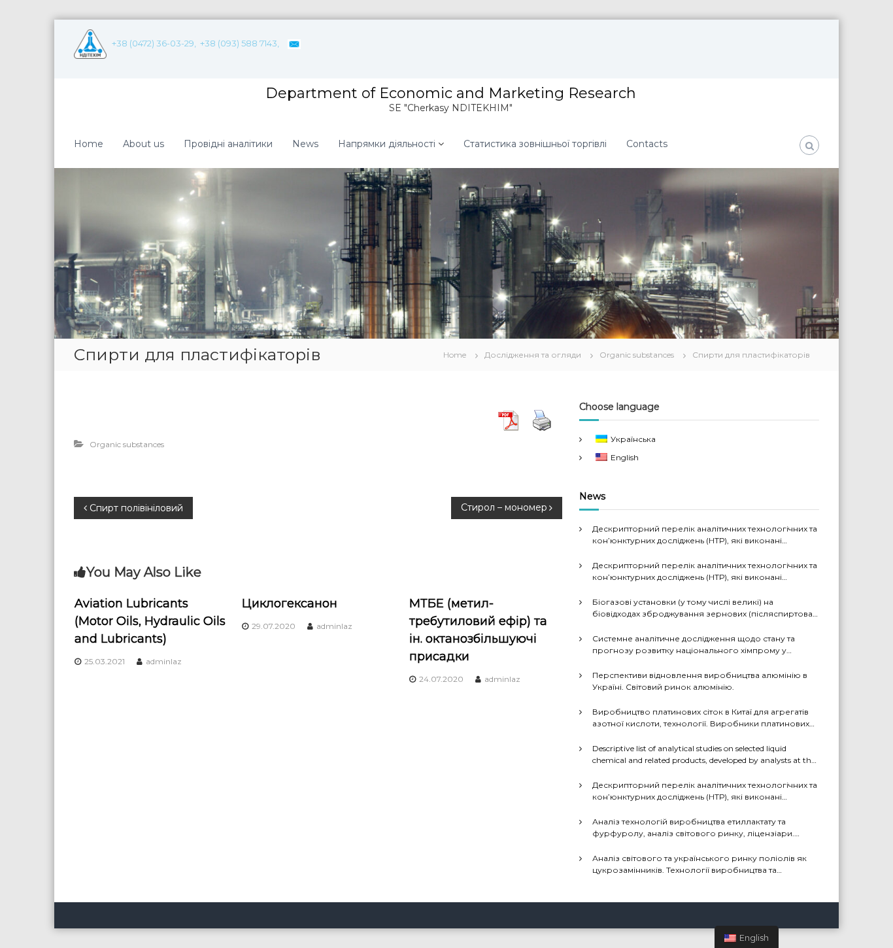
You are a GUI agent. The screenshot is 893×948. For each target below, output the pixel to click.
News (305, 144)
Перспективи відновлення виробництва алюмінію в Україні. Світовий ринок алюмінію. (699, 681)
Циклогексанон (289, 603)
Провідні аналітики (228, 144)
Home (88, 144)
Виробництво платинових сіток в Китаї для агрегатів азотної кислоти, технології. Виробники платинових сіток (700, 718)
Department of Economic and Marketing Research (450, 93)
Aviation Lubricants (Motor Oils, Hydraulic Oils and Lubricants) (150, 621)
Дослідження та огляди (532, 355)
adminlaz (164, 661)
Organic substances (636, 355)
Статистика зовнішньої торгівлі (535, 144)
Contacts (646, 144)
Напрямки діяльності (386, 144)
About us (143, 144)
